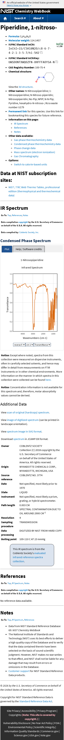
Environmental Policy (20, 727)
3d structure (26, 86)
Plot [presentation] (7, 249)
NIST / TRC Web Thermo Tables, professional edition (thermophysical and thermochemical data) (34, 191)
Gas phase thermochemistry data (33, 140)
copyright (23, 222)
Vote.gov (45, 735)
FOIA (57, 723)
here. (48, 379)
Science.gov (20, 735)
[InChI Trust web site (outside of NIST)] (60, 46)
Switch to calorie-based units (30, 164)
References (20, 127)
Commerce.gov (49, 731)
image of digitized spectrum (23, 420)
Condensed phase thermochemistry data (37, 144)
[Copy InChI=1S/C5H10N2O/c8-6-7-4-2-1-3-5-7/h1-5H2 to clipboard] (41, 53)
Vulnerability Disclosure (16, 723)
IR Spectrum (21, 123)
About (37, 18)
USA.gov (34, 735)
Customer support (19, 671)
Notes (17, 131)
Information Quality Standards (21, 731)
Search (18, 18)
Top (9, 215)
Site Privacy (13, 710)
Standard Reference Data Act (35, 701)
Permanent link (18, 111)
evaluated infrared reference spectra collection (29, 557)
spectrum (18, 439)
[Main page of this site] (5, 18)
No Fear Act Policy (42, 723)
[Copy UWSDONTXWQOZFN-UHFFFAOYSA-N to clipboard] (56, 62)
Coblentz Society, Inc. (29, 232)
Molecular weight (19, 40)
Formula (14, 36)
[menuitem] (5, 18)
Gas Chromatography (26, 156)
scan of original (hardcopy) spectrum (28, 412)
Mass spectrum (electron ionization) (34, 152)
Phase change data (24, 148)
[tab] (7, 249)
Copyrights (15, 715)
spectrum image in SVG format (24, 431)
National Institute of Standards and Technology (7, 11)
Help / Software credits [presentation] (29, 249)
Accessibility (29, 710)
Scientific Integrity (44, 727)
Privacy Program (46, 710)
